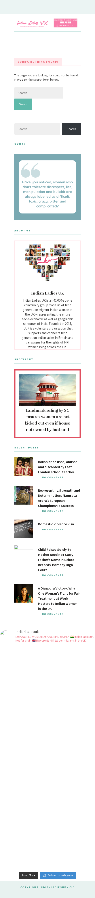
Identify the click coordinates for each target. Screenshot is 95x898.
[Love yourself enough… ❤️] (47, 730)
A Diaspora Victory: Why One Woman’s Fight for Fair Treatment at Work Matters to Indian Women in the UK (59, 598)
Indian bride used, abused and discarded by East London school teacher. (57, 467)
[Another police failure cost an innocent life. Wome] (47, 841)
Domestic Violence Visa (56, 524)
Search (71, 129)
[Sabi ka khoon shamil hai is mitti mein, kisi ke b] (47, 674)
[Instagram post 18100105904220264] (47, 785)
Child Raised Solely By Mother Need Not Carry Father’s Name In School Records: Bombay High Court (56, 559)
